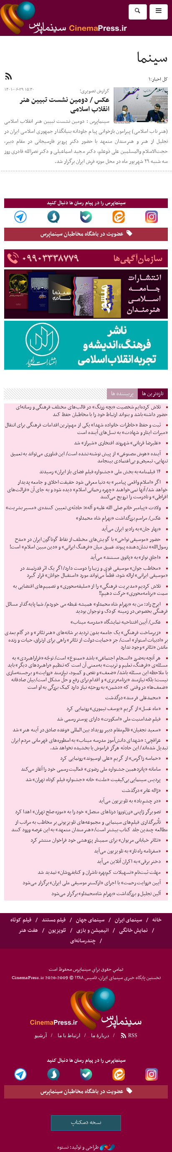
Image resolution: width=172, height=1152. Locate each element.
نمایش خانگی (133, 930)
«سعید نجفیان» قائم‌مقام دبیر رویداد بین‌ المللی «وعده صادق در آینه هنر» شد (87, 730)
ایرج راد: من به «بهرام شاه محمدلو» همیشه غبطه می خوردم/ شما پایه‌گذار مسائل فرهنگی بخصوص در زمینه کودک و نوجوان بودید (87, 608)
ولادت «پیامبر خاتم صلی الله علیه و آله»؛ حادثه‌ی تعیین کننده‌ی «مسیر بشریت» (83, 508)
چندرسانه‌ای (83, 941)
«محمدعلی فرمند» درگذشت (133, 698)
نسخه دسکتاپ (86, 1122)
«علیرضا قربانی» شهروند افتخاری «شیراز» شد (117, 443)
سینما (152, 58)
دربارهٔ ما (100, 1035)
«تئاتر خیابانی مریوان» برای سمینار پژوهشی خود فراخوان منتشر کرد (95, 840)
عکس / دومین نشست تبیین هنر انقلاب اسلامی (64, 104)
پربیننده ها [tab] (122, 393)
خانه (157, 920)
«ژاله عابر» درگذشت (141, 790)
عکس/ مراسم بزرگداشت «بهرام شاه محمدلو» (118, 518)
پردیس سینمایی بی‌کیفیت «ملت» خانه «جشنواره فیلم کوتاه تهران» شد (93, 779)
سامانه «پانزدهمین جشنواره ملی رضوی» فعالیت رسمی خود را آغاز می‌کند (91, 769)
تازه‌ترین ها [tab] (153, 393)
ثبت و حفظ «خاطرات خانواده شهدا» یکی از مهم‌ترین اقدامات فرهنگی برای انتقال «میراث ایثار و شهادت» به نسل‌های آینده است (86, 429)
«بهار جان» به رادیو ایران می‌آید (131, 529)
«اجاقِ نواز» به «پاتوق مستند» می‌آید (125, 557)
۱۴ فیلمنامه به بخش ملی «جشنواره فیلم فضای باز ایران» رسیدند (100, 472)
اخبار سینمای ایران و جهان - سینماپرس (83, 18)
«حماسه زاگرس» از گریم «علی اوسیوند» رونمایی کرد (110, 758)
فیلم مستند (54, 920)
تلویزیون (57, 930)
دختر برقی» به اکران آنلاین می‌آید (129, 861)
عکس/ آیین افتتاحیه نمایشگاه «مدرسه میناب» (116, 622)
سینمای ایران (128, 920)
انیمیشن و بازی (92, 930)
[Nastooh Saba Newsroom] (107, 1147)
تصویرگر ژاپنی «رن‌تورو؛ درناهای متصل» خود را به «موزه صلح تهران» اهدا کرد (88, 812)
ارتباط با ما (69, 1035)
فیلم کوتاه (20, 920)
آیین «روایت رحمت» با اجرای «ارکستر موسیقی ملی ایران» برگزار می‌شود (92, 883)
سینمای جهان (90, 920)
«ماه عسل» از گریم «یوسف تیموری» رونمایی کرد (113, 708)
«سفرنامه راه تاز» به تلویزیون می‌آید (127, 851)
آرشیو (41, 1035)
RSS (132, 1035)
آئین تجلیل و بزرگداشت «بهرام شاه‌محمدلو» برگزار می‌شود (106, 893)
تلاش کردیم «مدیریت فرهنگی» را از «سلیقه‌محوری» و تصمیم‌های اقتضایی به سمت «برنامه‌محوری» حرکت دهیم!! (90, 590)
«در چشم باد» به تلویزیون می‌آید (130, 801)
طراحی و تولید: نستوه (78, 1147)
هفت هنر (28, 930)
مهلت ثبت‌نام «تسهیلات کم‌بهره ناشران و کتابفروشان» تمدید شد (99, 872)
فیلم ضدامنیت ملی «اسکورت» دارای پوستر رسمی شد (109, 719)
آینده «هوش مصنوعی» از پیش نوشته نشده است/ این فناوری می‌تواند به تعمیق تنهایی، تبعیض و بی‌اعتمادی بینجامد (89, 457)
